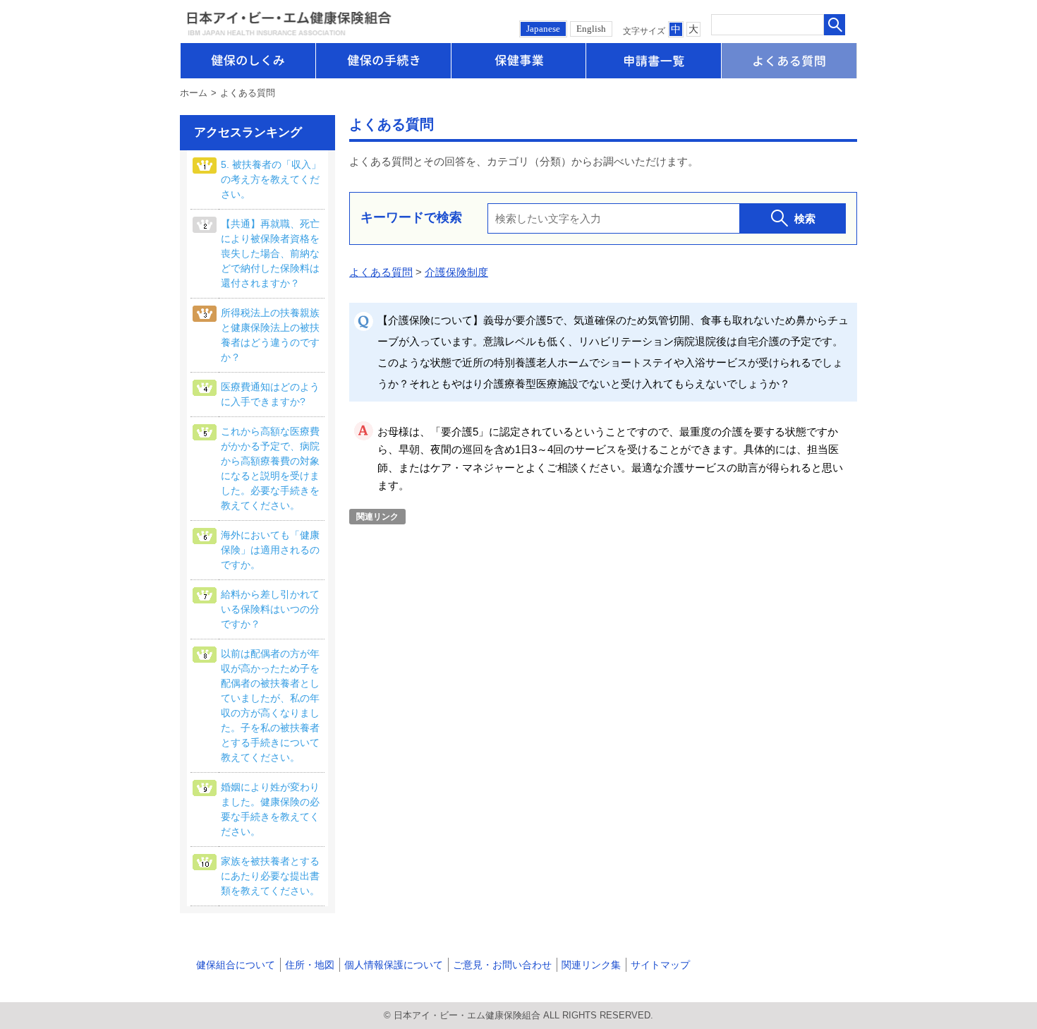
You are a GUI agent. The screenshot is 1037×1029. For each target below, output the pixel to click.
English (591, 28)
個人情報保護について (393, 965)
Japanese (543, 28)
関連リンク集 (591, 965)
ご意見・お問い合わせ (502, 965)
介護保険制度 (456, 272)
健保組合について (235, 965)
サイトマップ (660, 965)
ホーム (193, 93)
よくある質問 (381, 272)
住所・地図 (309, 965)
